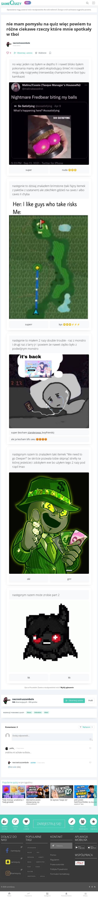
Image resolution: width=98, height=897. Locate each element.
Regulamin (54, 859)
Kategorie (47, 895)
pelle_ (12, 748)
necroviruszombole (21, 43)
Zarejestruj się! (49, 823)
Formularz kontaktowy (59, 874)
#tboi (46, 712)
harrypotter (40, 862)
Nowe (9, 895)
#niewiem (37, 712)
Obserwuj (24, 53)
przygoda (30, 857)
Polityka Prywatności (59, 869)
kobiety (41, 857)
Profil (90, 700)
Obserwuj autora (76, 700)
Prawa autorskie (57, 864)
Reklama (59, 846)
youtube (30, 871)
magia (29, 862)
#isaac (29, 712)
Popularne (28, 895)
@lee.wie (12, 766)
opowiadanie (31, 848)
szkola (42, 876)
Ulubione (42, 53)
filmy (29, 867)
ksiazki (37, 867)
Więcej (85, 895)
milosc (29, 852)
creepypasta (31, 876)
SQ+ (27, 3)
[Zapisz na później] (50, 53)
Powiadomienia (66, 895)
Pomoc (53, 855)
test (38, 852)
